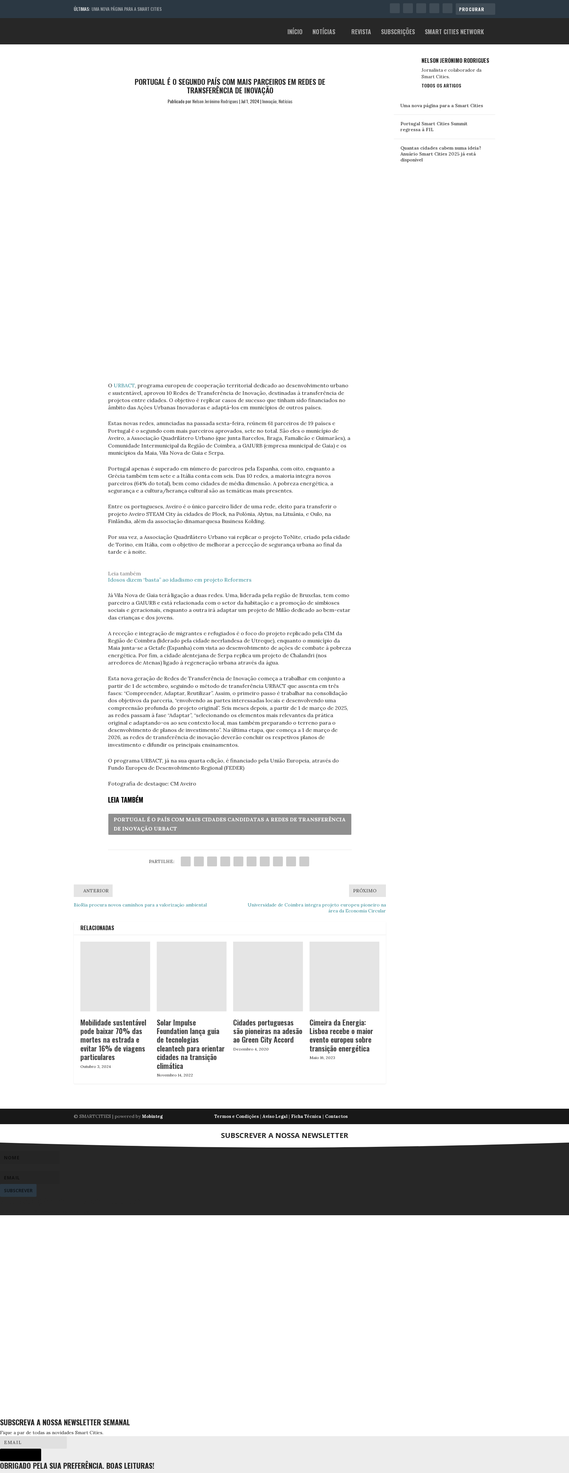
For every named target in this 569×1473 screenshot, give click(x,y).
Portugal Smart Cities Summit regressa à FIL (434, 127)
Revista (361, 32)
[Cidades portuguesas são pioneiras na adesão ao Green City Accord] (268, 976)
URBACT (124, 385)
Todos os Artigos (441, 85)
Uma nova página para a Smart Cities (127, 8)
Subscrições (398, 32)
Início (295, 32)
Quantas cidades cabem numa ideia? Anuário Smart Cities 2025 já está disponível (440, 154)
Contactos (336, 1116)
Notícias (323, 32)
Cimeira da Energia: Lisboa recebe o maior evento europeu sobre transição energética (341, 1035)
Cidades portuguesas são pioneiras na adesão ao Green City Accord (267, 1031)
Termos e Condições (236, 1116)
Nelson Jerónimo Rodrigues (215, 101)
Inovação (269, 101)
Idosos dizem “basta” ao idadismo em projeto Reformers (180, 579)
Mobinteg (152, 1116)
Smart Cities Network (454, 32)
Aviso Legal (274, 1116)
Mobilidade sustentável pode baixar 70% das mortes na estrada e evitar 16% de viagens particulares (113, 1039)
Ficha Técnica (306, 1116)
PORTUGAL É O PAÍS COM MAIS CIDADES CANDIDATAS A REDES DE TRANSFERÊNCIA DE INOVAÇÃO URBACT (230, 824)
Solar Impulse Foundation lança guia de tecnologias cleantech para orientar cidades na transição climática (191, 1044)
